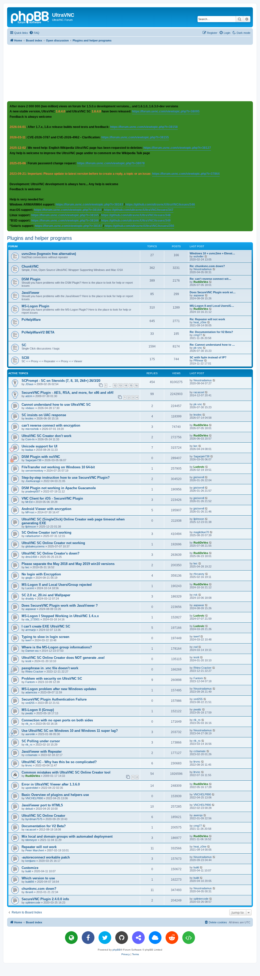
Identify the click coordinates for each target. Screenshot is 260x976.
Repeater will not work (39, 847)
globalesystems (35, 546)
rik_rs (28, 723)
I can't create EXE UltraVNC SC (46, 626)
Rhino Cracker (34, 671)
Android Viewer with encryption (46, 509)
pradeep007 (32, 491)
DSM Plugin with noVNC (41, 457)
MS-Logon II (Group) (38, 710)
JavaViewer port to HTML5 (42, 805)
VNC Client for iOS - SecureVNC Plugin (52, 498)
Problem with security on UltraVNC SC (52, 678)
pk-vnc (197, 347)
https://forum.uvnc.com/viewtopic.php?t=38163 (89, 204)
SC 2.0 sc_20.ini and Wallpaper (46, 595)
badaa (29, 449)
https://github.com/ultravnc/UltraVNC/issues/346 (160, 204)
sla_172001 (32, 619)
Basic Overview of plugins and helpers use (55, 795)
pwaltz (29, 713)
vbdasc (30, 408)
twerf (28, 640)
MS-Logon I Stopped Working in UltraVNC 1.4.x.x (60, 616)
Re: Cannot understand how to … (212, 344)
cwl (195, 646)
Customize (30, 868)
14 (125, 385)
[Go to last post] (214, 380)
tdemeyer (31, 839)
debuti (29, 808)
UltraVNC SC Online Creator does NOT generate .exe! (63, 658)
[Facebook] (88, 937)
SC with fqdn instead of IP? (208, 357)
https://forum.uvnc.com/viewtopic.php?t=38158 (144, 127)
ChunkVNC (30, 266)
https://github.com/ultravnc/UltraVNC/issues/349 (136, 220)
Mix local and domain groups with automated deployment (67, 836)
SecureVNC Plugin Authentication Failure (54, 699)
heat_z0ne (199, 322)
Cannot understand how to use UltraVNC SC (56, 404)
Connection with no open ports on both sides (57, 720)
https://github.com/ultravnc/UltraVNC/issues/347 (138, 210)
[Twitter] (105, 937)
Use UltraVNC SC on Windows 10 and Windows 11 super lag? (70, 731)
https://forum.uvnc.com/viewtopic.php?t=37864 (186, 174)
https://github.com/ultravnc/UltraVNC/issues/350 (139, 226)
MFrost (29, 512)
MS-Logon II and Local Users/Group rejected (57, 585)
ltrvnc (28, 765)
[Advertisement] (130, 72)
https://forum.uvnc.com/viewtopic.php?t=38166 (65, 220)
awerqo (198, 815)
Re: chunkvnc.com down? (207, 266)
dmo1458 (31, 556)
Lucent (29, 588)
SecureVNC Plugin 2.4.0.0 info (45, 899)
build (28, 871)
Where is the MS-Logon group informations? (57, 647)
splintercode (32, 902)
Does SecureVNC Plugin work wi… (213, 292)
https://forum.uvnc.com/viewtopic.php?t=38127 (177, 148)
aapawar (198, 295)
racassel (198, 392)
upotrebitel (31, 787)
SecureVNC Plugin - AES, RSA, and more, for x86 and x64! (67, 393)
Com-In (30, 439)
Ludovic (198, 466)
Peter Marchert (34, 850)
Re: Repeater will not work (207, 319)
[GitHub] (121, 937)
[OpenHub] (188, 937)
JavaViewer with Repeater (42, 751)
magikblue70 (201, 532)
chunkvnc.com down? (39, 889)
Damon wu (32, 650)
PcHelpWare (31, 320)
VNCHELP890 (34, 798)
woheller (198, 256)
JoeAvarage (32, 481)
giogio (28, 577)
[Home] (30, 16)
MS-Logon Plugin (35, 306)
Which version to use (38, 878)
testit (28, 661)
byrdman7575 (33, 819)
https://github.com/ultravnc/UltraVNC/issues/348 (136, 215)
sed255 (30, 702)
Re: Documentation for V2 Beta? (211, 331)
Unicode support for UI (39, 446)
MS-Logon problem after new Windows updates (59, 689)
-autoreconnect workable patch (46, 857)
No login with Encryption (41, 574)
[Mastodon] (138, 937)
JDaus (29, 384)
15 (131, 385)
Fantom (30, 681)
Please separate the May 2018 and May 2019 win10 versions (68, 564)
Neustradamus (202, 269)
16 (136, 385)
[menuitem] (34, 33)
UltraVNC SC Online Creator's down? (50, 553)
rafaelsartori (32, 535)
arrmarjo (30, 629)
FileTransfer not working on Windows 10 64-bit (58, 467)
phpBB (116, 949)
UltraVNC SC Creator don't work (46, 436)
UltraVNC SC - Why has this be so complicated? (59, 762)
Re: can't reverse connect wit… (210, 278)
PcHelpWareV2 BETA (38, 332)
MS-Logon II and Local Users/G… (212, 305)
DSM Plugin (31, 279)
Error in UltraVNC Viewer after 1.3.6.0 (51, 784)
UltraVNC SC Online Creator (43, 816)
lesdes (29, 418)
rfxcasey (198, 573)
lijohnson (30, 526)
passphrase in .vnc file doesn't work (50, 668)
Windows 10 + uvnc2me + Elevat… (212, 253)
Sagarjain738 (33, 460)
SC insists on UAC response (44, 415)
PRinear (198, 360)
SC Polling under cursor (41, 741)
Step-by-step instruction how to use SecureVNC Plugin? (66, 477)
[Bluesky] (155, 937)
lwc (195, 445)
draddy (29, 598)
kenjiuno (30, 860)
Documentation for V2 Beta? (44, 826)
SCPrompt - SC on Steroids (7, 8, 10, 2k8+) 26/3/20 (61, 381)
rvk (195, 594)
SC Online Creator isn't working (46, 532)
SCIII (25, 358)
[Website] (71, 937)
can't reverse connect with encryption (51, 425)
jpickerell (198, 477)
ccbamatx (31, 754)
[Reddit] (172, 937)
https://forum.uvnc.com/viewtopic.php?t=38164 (68, 210)
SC (24, 345)
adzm (28, 396)
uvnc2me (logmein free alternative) (49, 254)
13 (120, 385)
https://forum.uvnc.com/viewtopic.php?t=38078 (111, 163)
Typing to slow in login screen (45, 637)
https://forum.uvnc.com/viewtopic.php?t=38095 (166, 111)
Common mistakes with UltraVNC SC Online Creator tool (66, 772)
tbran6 (29, 892)
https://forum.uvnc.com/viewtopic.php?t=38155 (135, 137)
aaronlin (30, 734)
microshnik (32, 428)
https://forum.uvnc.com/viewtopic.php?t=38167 (68, 226)
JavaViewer (30, 293)
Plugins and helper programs (39, 238)
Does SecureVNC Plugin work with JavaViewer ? (60, 605)
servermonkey (34, 470)
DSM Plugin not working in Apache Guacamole (59, 488)
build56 (29, 881)
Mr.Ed (28, 501)
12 (115, 385)
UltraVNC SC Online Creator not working (53, 543)
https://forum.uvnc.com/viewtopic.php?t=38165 (65, 215)
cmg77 (197, 335)
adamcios (31, 692)
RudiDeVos (200, 281)
